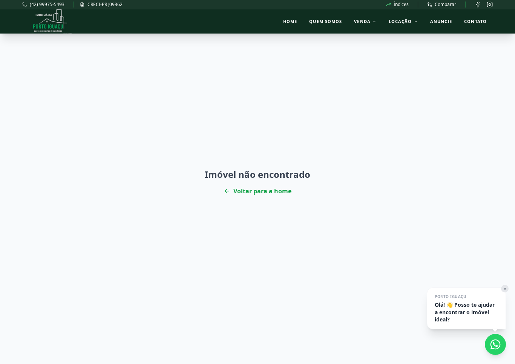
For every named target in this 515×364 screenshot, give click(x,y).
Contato (475, 21)
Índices (401, 5)
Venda (362, 21)
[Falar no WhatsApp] (495, 344)
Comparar (445, 5)
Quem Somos (325, 21)
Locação (400, 21)
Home (290, 21)
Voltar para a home (262, 191)
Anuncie (441, 21)
